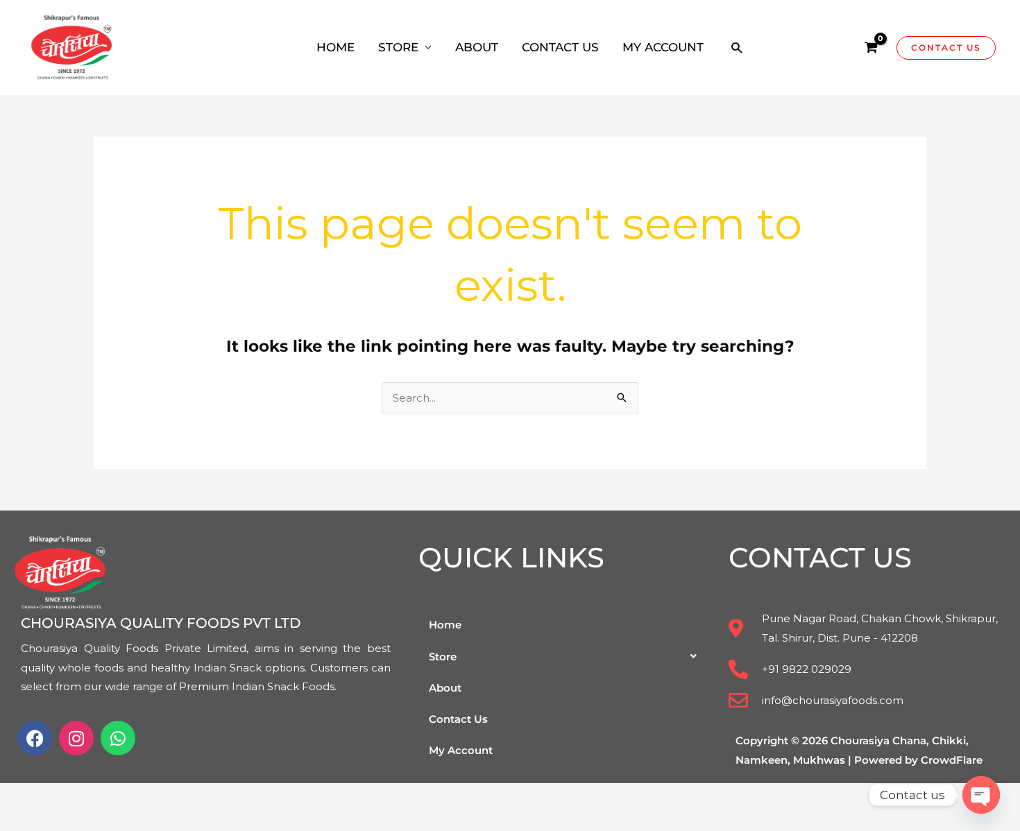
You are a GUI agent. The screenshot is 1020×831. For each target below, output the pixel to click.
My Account (663, 47)
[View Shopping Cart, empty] (871, 48)
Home (335, 47)
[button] (736, 47)
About (476, 47)
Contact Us (560, 47)
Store (398, 47)
